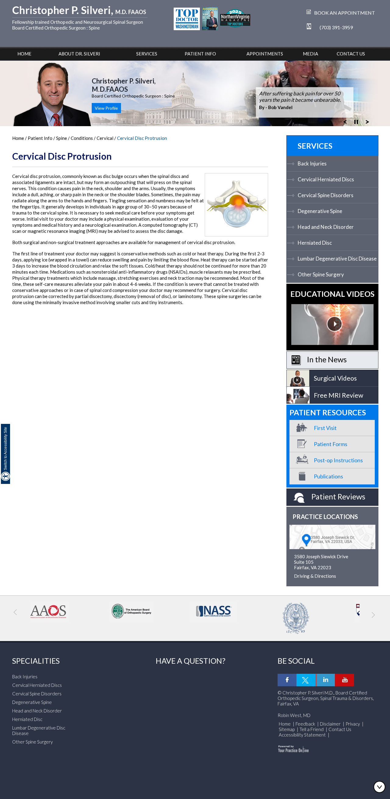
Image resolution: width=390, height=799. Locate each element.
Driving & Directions (315, 576)
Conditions (82, 138)
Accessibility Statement (303, 734)
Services (146, 53)
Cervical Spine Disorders (325, 195)
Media (310, 53)
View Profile (106, 108)
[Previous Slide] (345, 121)
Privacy (353, 723)
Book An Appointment (344, 13)
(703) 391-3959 (336, 27)
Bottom (380, 787)
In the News (327, 359)
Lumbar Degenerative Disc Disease (337, 258)
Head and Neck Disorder (326, 227)
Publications (328, 476)
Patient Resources (327, 412)
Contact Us (351, 53)
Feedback (305, 723)
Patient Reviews (338, 496)
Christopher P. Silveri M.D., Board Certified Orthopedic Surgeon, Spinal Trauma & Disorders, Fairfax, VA (326, 698)
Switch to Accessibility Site (5, 448)
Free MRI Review (338, 395)
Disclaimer (330, 723)
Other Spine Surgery (321, 274)
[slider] (356, 121)
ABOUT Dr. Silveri (79, 53)
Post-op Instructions (338, 460)
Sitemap (287, 729)
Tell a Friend (312, 729)
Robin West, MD (294, 715)
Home (24, 53)
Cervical (105, 138)
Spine (62, 138)
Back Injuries (312, 163)
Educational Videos (332, 293)
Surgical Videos (335, 378)
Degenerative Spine (320, 211)
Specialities (36, 660)
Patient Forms (330, 444)
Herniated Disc (315, 243)
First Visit (325, 427)
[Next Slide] (367, 121)
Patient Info (200, 53)
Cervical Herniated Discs (326, 179)
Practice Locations (325, 516)
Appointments (264, 53)
